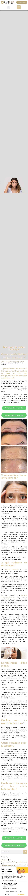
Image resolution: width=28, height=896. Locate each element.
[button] (8, 7)
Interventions (9, 361)
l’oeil (7, 599)
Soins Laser (4, 860)
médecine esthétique (11, 569)
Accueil (2, 361)
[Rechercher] (25, 852)
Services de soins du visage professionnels (14, 862)
